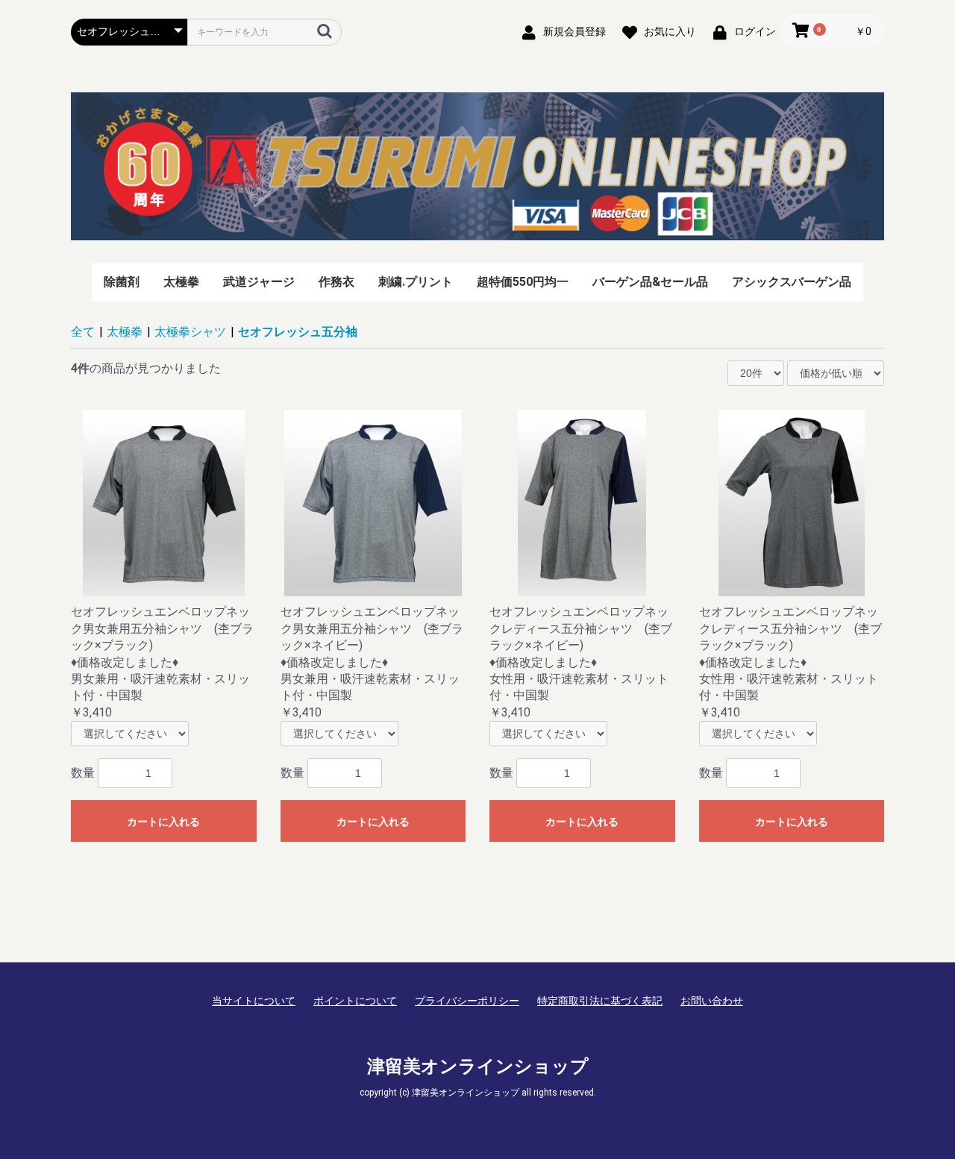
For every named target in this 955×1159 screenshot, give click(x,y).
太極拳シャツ (190, 332)
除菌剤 (122, 282)
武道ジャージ (259, 282)
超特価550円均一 (523, 282)
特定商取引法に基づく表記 (600, 1001)
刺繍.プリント (415, 282)
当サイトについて (253, 1001)
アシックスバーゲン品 (791, 282)
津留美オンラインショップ (478, 1066)
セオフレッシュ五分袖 (297, 332)
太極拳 (181, 282)
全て (83, 332)
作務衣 (336, 282)
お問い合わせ (711, 1001)
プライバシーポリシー (467, 1001)
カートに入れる (163, 822)
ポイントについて (355, 1001)
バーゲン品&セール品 (650, 282)
